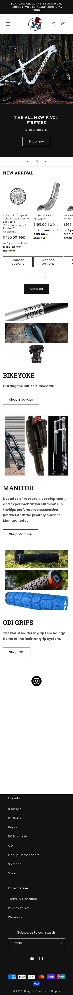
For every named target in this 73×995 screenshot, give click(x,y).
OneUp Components (24, 855)
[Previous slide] (27, 161)
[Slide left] (27, 277)
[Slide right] (45, 277)
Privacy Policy (18, 908)
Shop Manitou (20, 534)
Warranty (15, 917)
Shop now (36, 141)
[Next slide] (45, 161)
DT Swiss (14, 818)
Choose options (18, 262)
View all (36, 289)
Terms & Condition (22, 899)
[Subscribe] (60, 943)
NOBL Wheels (18, 836)
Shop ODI (16, 652)
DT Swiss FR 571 (43, 215)
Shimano (14, 864)
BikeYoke (14, 809)
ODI (11, 846)
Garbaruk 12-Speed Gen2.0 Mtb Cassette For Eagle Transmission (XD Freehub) (16, 222)
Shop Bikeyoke (21, 399)
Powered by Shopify (47, 991)
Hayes (12, 827)
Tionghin (29, 991)
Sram (12, 873)
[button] (8, 24)
